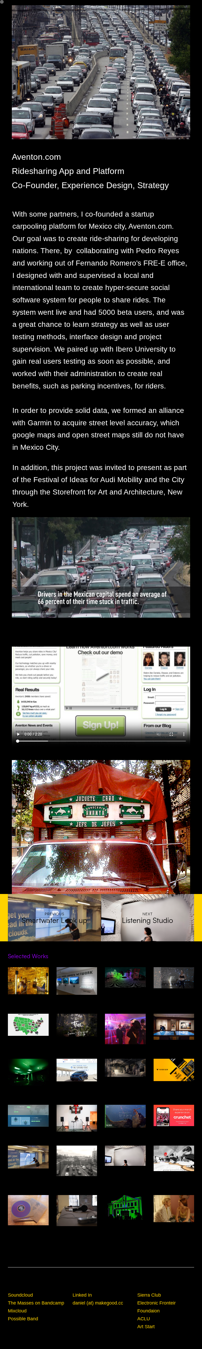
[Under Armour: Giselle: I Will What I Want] (174, 978)
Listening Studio (125, 1169)
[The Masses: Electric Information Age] (28, 1210)
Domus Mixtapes (125, 1223)
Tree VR (77, 1040)
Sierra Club (149, 1295)
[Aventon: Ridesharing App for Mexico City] (77, 1161)
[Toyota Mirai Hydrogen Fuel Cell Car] (77, 1070)
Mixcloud (17, 1310)
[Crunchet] (174, 1115)
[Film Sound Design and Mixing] (174, 1208)
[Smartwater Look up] (28, 1157)
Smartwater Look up (28, 1172)
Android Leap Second (125, 1131)
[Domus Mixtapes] (125, 1207)
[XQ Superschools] (28, 1025)
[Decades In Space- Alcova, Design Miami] (28, 980)
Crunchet (174, 1129)
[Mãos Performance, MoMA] (77, 1118)
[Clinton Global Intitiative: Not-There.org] (28, 1116)
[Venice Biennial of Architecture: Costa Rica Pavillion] (77, 1210)
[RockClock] (174, 1070)
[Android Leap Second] (125, 1116)
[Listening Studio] (125, 1156)
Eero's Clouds (125, 1047)
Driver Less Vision (125, 990)
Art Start (146, 1326)
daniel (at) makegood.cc (98, 1303)
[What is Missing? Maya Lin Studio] (28, 1072)
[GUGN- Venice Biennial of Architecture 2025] (77, 981)
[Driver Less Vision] (125, 977)
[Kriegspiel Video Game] (174, 1158)
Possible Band (23, 1318)
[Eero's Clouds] (125, 1029)
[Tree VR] (77, 1025)
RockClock (173, 1084)
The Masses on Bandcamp (36, 1303)
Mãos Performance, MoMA (77, 1135)
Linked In (82, 1295)
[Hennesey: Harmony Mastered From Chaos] (125, 1068)
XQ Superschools (28, 1039)
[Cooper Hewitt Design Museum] (174, 1027)
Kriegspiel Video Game (173, 1174)
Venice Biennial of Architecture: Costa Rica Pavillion (76, 1234)
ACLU (143, 1318)
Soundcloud (20, 1295)
